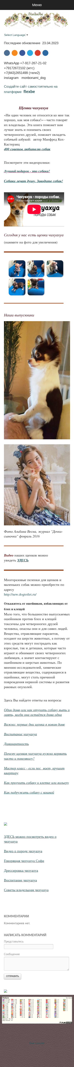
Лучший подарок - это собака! (27, 171)
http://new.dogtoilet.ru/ (20, 594)
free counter (37, 1043)
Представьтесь (14, 941)
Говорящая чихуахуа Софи (24, 860)
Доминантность (16, 743)
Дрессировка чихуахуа (21, 870)
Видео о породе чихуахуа (23, 851)
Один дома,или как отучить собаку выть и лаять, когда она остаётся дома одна (37, 712)
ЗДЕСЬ (23, 560)
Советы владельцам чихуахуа (26, 889)
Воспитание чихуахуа (20, 734)
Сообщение (12, 954)
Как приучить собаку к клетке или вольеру (36, 782)
